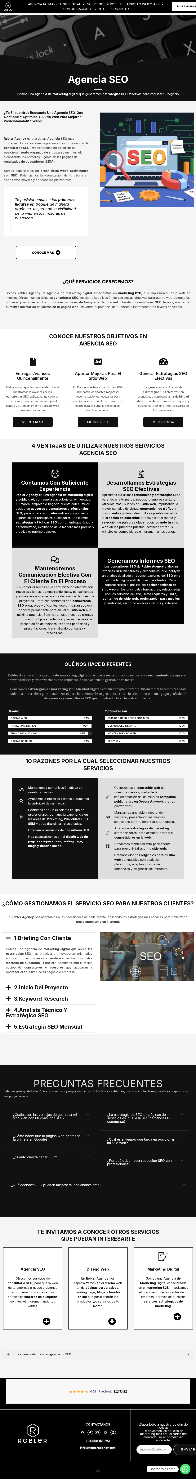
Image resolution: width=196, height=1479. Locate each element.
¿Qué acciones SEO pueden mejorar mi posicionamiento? (56, 1185)
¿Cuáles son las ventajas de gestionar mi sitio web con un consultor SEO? (45, 1116)
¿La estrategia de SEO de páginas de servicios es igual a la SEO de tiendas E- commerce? (139, 1118)
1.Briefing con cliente (42, 938)
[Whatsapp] (185, 1469)
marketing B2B (129, 293)
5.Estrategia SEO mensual (48, 1026)
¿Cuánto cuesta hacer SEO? (35, 1157)
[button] (49, 938)
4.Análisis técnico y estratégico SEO (36, 1013)
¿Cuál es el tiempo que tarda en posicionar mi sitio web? (140, 1141)
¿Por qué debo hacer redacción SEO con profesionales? (139, 1162)
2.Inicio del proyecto (41, 987)
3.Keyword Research (41, 999)
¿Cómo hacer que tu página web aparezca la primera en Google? (46, 1137)
